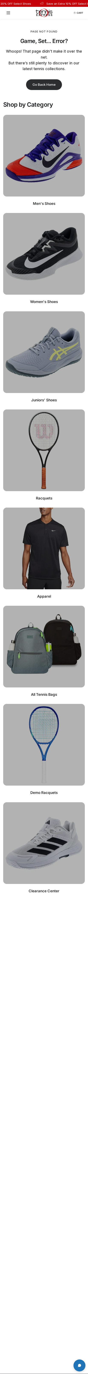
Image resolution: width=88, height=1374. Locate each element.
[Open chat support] (79, 1365)
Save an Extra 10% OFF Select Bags (62, 3)
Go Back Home (44, 85)
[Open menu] (9, 12)
